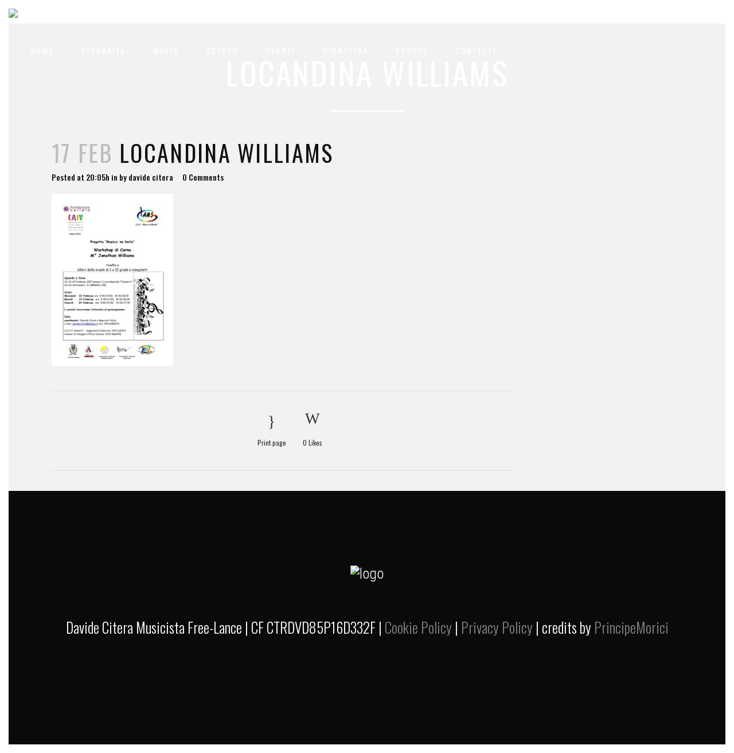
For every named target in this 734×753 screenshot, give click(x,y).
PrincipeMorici (631, 627)
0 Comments (203, 177)
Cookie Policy (418, 627)
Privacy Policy (497, 627)
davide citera (150, 177)
